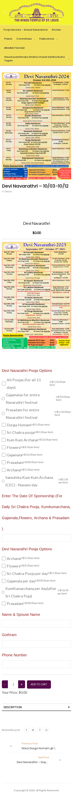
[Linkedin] (46, 730)
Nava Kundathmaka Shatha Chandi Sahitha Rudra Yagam (34, 58)
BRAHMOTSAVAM (14, 48)
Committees (24, 38)
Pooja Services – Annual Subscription (26, 29)
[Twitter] (33, 730)
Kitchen (56, 29)
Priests (8, 38)
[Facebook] (26, 730)
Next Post (37, 760)
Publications (46, 38)
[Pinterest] (39, 730)
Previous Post (44, 746)
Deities (8, 191)
